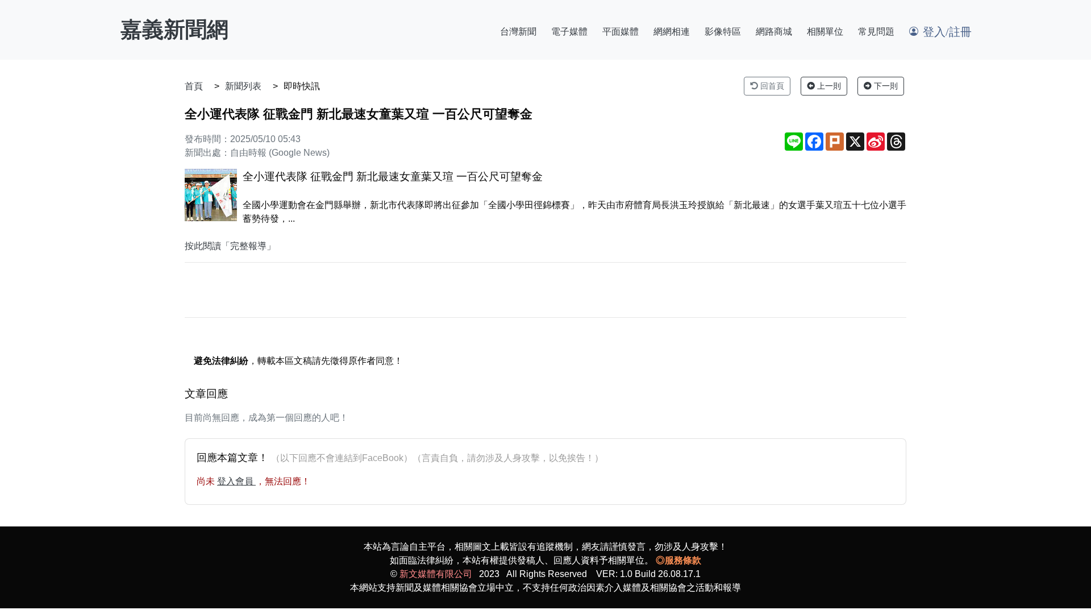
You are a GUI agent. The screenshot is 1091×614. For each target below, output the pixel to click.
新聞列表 (243, 86)
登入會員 (236, 481)
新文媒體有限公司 (435, 574)
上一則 (828, 85)
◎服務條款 (678, 560)
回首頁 (771, 85)
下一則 (885, 85)
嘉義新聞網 (174, 30)
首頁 (194, 86)
